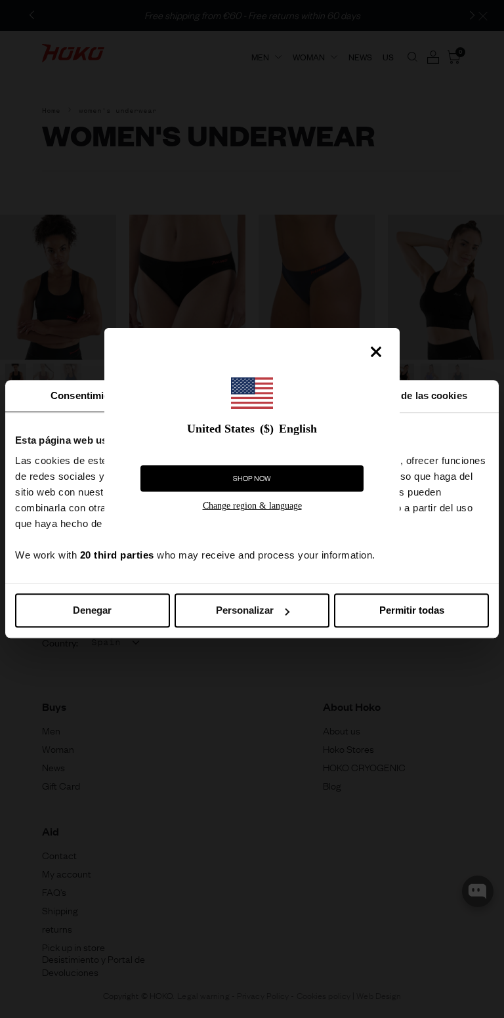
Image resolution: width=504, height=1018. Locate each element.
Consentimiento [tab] (87, 395)
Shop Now (252, 478)
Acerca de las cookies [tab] (416, 395)
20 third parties (117, 555)
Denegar (92, 610)
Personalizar (245, 610)
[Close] (376, 352)
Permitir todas (411, 610)
